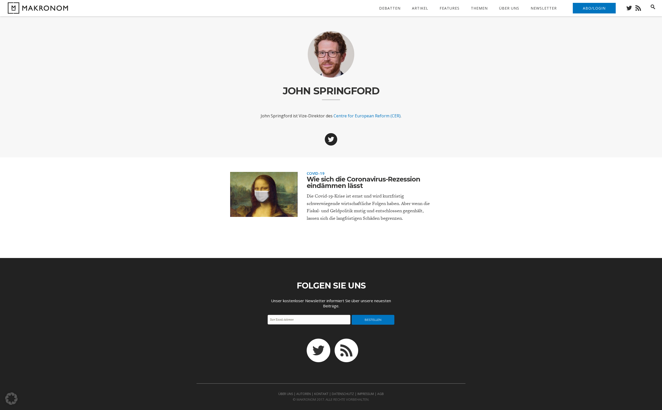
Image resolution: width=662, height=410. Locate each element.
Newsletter (544, 8)
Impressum (365, 394)
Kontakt (321, 394)
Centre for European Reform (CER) (367, 116)
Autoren (303, 394)
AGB (380, 394)
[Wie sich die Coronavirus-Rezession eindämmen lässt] (264, 212)
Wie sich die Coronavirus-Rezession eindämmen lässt (363, 182)
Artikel (420, 8)
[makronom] (630, 6)
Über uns (509, 8)
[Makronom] (36, 10)
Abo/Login (594, 8)
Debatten (390, 8)
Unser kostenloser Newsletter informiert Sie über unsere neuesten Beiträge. (331, 303)
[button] (11, 398)
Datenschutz (343, 394)
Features (450, 8)
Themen (479, 8)
